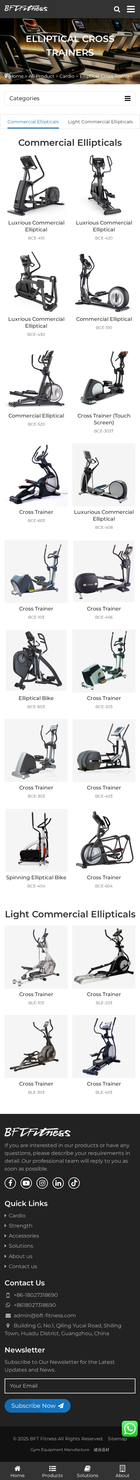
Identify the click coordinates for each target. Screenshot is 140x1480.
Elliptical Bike (36, 698)
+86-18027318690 (36, 1295)
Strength (21, 1225)
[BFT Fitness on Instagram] (42, 1183)
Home (16, 76)
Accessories (24, 1235)
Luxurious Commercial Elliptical (104, 515)
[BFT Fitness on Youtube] (26, 1183)
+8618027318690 (35, 1305)
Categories (24, 98)
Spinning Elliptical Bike (36, 877)
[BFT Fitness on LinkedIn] (58, 1183)
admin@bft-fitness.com (45, 1315)
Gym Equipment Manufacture (60, 1449)
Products (52, 1475)
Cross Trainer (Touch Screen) (104, 419)
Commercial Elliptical (104, 319)
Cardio (67, 76)
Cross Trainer (36, 512)
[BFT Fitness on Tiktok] (74, 1183)
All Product (41, 76)
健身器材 (101, 1449)
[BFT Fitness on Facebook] (10, 1183)
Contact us (23, 1266)
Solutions (21, 1245)
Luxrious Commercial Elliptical (36, 226)
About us (21, 1256)
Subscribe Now (33, 1405)
